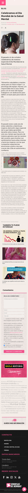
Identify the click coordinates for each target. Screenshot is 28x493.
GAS (25, 396)
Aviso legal (21, 490)
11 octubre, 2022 (10, 24)
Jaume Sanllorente (6, 400)
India (23, 398)
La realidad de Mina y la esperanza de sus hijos (13, 262)
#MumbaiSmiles (18, 381)
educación (22, 392)
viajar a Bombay (11, 410)
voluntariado (13, 413)
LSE (19, 402)
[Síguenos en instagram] (11, 477)
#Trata (17, 383)
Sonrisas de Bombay (11, 22)
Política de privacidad (17, 489)
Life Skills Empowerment (13, 401)
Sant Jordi (3, 408)
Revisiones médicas (16, 406)
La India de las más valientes (17, 400)
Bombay (4, 390)
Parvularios (8, 407)
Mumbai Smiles (18, 404)
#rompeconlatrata (5, 221)
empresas (9, 396)
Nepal (2, 406)
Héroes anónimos (16, 398)
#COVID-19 (11, 381)
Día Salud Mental (14, 221)
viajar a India (19, 410)
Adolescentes (18, 387)
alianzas (24, 387)
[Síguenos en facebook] (3, 477)
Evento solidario (18, 396)
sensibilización (11, 409)
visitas (7, 413)
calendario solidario (13, 389)
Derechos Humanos (11, 392)
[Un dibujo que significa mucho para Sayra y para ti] (14, 273)
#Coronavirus (4, 381)
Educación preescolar (10, 394)
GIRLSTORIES (8, 398)
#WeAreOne (14, 385)
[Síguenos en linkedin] (7, 477)
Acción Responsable (8, 387)
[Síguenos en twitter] (15, 477)
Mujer (23, 402)
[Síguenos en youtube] (19, 477)
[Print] (6, 28)
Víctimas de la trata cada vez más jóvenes (13, 244)
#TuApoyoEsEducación (6, 385)
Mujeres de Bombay (5, 404)
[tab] (14, 440)
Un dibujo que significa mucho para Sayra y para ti (13, 282)
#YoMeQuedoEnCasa (22, 385)
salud (23, 406)
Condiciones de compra (13, 490)
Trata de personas (20, 24)
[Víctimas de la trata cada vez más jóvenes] (14, 236)
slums (19, 409)
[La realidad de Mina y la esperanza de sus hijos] (14, 253)
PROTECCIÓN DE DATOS (16, 332)
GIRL (2, 398)
